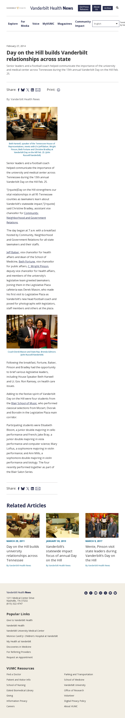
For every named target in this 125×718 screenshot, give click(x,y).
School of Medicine (74, 679)
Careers (11, 706)
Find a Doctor (14, 674)
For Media (25, 24)
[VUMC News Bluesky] (115, 593)
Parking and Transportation (78, 674)
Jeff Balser (13, 252)
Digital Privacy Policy (75, 700)
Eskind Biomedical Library (20, 690)
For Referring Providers (19, 651)
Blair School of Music (24, 403)
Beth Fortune (27, 261)
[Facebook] (90, 593)
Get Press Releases (84, 8)
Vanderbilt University (74, 685)
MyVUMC (48, 23)
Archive (107, 8)
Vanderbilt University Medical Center (25, 630)
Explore (13, 23)
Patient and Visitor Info (19, 679)
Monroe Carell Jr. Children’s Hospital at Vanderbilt (32, 636)
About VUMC (71, 706)
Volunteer (69, 695)
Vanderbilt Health (15, 625)
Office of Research (74, 690)
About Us (96, 8)
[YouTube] (95, 593)
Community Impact (83, 24)
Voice (35, 23)
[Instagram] (100, 593)
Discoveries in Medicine (19, 646)
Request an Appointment (20, 657)
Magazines (65, 23)
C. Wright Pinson (38, 266)
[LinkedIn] (110, 593)
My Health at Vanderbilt (19, 641)
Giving (10, 695)
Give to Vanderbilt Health (20, 620)
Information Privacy (17, 700)
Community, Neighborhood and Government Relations (26, 217)
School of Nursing (16, 685)
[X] (105, 593)
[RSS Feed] (86, 593)
